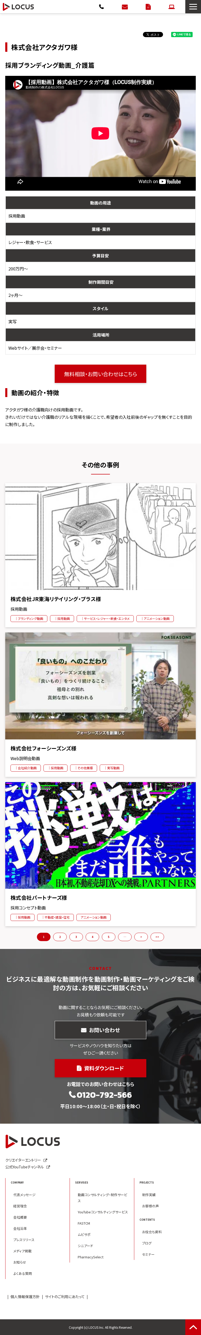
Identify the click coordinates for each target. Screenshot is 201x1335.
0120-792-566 (102, 6)
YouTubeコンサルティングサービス (103, 1211)
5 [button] (108, 937)
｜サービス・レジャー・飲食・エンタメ (105, 618)
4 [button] (92, 937)
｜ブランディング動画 (29, 618)
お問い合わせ (125, 6)
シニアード (85, 1245)
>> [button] (157, 937)
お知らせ (19, 1262)
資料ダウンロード (148, 6)
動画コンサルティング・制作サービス (102, 1197)
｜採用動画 (62, 618)
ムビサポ (84, 1234)
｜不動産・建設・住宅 (55, 917)
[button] (193, 6)
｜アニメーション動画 (155, 618)
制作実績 (149, 1194)
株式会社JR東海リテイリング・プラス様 (55, 599)
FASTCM (84, 1223)
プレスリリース (24, 1239)
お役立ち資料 (152, 1231)
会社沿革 (20, 1228)
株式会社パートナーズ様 (38, 897)
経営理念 (20, 1205)
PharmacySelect (90, 1256)
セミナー (148, 1254)
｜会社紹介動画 (26, 768)
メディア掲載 (22, 1250)
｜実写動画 (112, 768)
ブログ (147, 1243)
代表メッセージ (24, 1194)
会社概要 (20, 1217)
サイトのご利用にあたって (65, 1296)
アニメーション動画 (94, 917)
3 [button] (76, 937)
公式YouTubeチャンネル (24, 1166)
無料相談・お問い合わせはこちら (100, 374)
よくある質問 (22, 1273)
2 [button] (60, 937)
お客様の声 (150, 1205)
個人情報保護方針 (25, 1296)
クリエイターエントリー (172, 6)
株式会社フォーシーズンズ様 (43, 748)
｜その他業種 (83, 768)
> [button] (141, 937)
